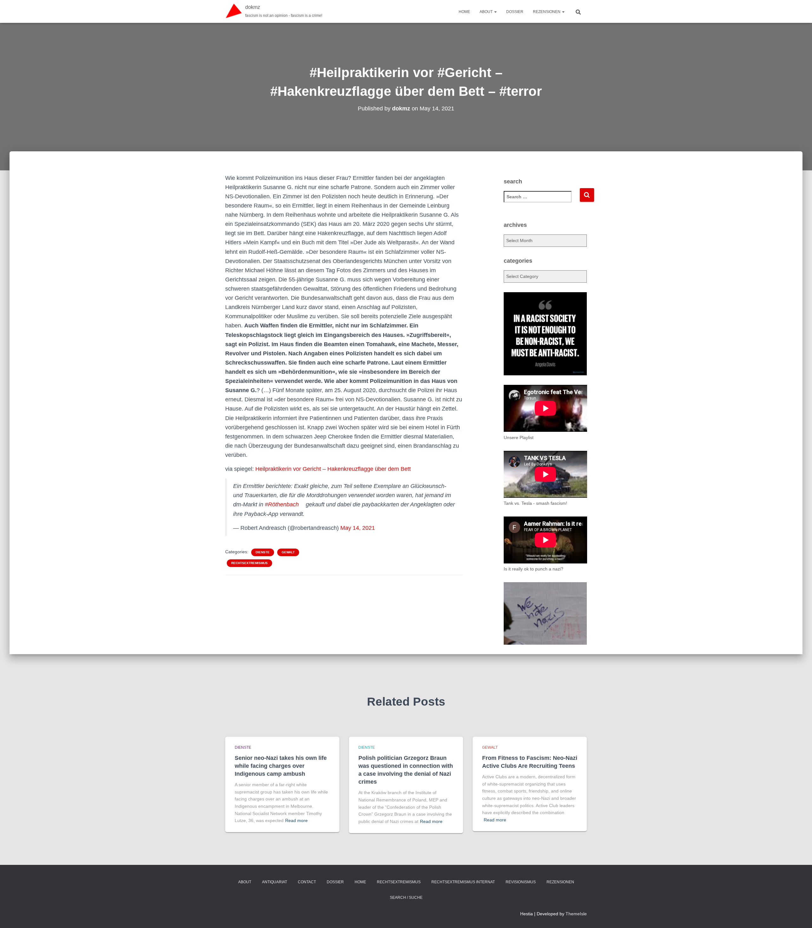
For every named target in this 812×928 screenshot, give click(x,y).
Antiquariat (274, 882)
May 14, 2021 (357, 528)
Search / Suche (406, 897)
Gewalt (288, 552)
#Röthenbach (282, 504)
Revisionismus (521, 882)
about (487, 12)
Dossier (514, 12)
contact (307, 882)
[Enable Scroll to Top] (799, 915)
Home (464, 12)
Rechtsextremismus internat (463, 882)
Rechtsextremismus (249, 563)
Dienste (263, 552)
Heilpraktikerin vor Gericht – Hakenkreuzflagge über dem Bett (333, 469)
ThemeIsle (576, 913)
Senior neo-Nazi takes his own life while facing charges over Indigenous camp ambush (281, 766)
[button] (495, 12)
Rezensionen (547, 12)
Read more (296, 820)
